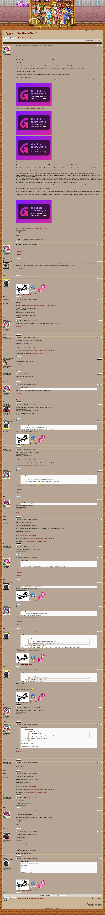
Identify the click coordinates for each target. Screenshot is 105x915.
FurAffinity (18, 237)
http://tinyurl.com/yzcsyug (26, 294)
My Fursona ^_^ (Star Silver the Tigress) (20, 33)
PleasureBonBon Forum (23, 37)
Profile (94, 31)
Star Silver (18, 231)
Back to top (5, 241)
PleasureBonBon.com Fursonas (37, 37)
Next (11, 34)
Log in (99, 31)
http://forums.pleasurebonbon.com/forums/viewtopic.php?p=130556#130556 (33, 228)
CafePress (18, 235)
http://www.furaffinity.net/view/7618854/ (38, 353)
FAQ (79, 31)
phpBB (50, 908)
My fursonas (18, 364)
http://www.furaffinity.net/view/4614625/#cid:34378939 (33, 108)
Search (84, 31)
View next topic (98, 40)
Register (89, 31)
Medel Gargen (19, 232)
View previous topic (89, 40)
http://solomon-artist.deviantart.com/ (28, 161)
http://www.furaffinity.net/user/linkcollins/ (27, 347)
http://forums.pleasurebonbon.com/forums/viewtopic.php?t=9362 (39, 350)
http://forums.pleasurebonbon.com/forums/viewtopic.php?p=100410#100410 (39, 305)
